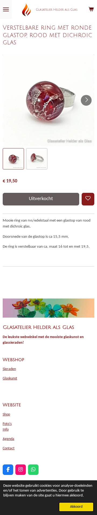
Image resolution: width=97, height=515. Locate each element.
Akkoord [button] (76, 507)
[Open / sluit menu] (6, 9)
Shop (6, 415)
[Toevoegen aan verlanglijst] (88, 199)
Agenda (8, 439)
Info (6, 430)
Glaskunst (10, 379)
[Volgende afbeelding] (86, 100)
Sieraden (9, 369)
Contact (9, 448)
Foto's (7, 424)
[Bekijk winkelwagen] (91, 9)
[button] (13, 158)
